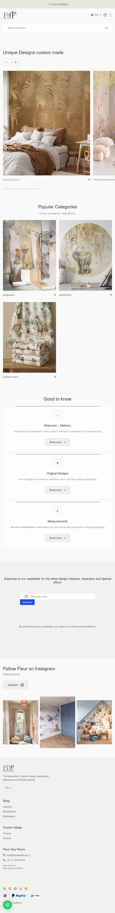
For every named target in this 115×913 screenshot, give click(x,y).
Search (106, 28)
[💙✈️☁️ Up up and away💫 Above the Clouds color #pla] (57, 722)
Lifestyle (7, 806)
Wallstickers (9, 811)
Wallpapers (9, 816)
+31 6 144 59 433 (16, 860)
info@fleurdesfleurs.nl (18, 855)
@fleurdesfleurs (11, 674)
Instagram (13, 685)
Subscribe (27, 602)
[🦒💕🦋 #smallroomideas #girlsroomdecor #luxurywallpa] (20, 722)
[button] (15, 62)
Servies (7, 838)
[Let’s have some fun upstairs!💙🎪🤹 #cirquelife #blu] (94, 722)
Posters (7, 833)
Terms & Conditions (12, 902)
